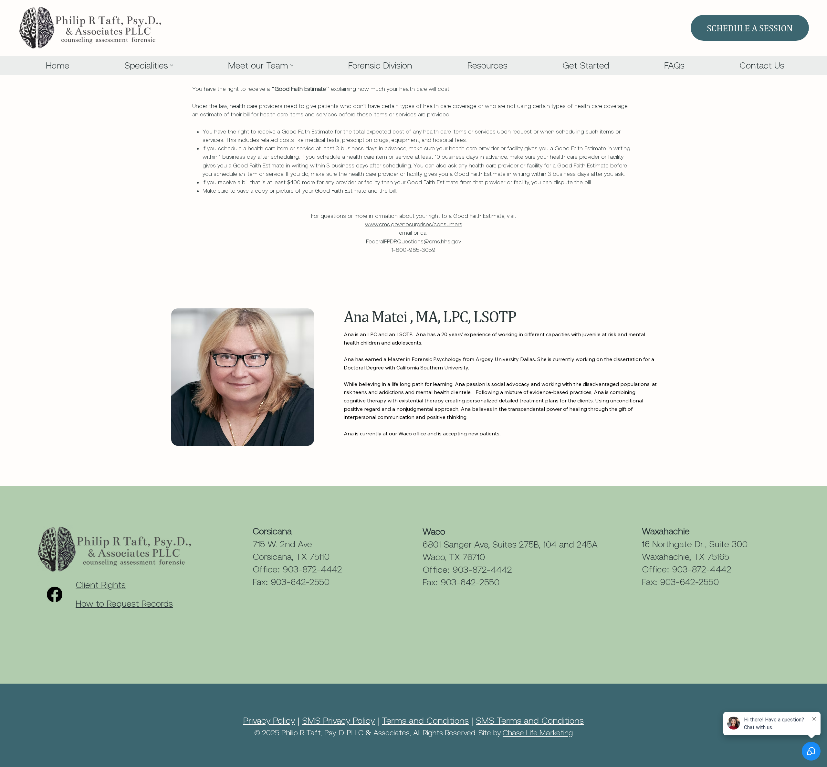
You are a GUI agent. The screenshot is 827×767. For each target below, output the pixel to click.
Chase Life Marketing (538, 732)
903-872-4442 (312, 569)
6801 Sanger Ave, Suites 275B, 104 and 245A (510, 544)
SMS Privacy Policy (338, 720)
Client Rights (101, 585)
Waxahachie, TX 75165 (685, 556)
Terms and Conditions (425, 720)
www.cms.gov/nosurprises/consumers (413, 224)
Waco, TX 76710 (454, 557)
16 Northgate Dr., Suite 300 (695, 544)
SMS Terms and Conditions (530, 720)
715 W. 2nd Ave (282, 544)
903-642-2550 (300, 582)
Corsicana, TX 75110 (291, 556)
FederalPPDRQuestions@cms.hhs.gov (413, 241)
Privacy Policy (269, 720)
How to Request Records (124, 603)
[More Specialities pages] (171, 65)
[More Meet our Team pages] (291, 65)
